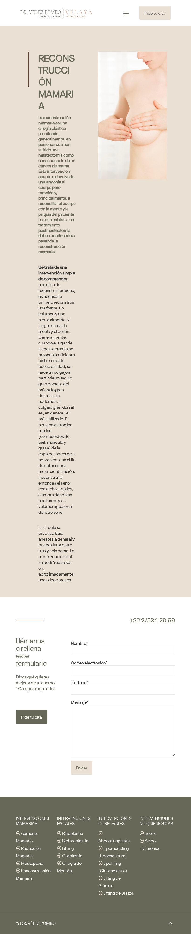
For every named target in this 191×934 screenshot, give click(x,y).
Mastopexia (32, 863)
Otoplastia (72, 855)
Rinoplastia (72, 833)
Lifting (68, 848)
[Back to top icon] (170, 923)
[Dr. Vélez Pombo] (56, 13)
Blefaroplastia (75, 840)
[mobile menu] (126, 13)
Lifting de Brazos (118, 892)
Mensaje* (80, 702)
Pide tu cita (154, 13)
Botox (150, 833)
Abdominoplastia (114, 840)
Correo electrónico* (89, 662)
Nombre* (79, 643)
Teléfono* (79, 682)
